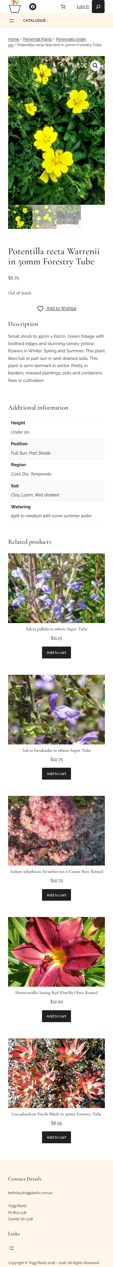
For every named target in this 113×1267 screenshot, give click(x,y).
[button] (95, 65)
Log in (83, 6)
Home (13, 39)
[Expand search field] (98, 6)
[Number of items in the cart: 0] (63, 6)
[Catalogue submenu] (48, 20)
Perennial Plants (37, 39)
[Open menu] (11, 20)
